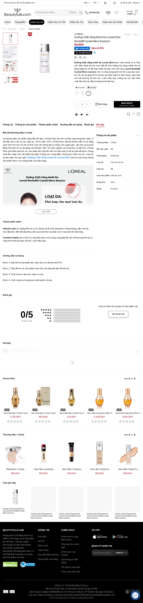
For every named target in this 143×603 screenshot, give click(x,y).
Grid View (81, 87)
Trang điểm (20, 22)
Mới (30, 34)
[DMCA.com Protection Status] (10, 564)
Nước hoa (93, 22)
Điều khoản (43, 545)
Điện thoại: (73, 595)
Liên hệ (41, 541)
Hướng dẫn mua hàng (48, 559)
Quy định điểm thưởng (48, 554)
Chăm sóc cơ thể (56, 22)
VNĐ (85, 3)
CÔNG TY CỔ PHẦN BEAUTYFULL (71, 585)
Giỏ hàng (102, 104)
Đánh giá (89, 124)
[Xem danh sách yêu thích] (133, 114)
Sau (136, 34)
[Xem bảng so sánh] (138, 114)
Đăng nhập (127, 3)
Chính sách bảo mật (70, 571)
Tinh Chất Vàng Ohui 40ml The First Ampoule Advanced (111, 413)
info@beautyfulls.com (105, 595)
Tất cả (72, 12)
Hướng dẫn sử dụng (71, 124)
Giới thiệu (42, 536)
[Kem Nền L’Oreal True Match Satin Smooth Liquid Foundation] (127, 453)
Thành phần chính (48, 124)
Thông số (8, 124)
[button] (115, 2)
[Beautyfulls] (4, 29)
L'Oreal (79, 34)
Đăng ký (136, 3)
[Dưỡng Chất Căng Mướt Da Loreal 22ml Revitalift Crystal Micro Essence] (88, 93)
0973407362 (94, 13)
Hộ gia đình (132, 22)
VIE (94, 3)
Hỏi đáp (100, 124)
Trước (127, 34)
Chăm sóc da (36, 22)
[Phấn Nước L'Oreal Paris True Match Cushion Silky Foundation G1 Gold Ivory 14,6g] (15, 453)
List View (93, 87)
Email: (92, 595)
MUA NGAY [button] (127, 104)
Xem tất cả (128, 379)
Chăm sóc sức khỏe (112, 22)
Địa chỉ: (49, 588)
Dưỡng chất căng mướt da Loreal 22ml (48, 157)
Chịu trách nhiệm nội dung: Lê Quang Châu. (48, 595)
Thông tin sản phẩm (25, 124)
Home (7, 22)
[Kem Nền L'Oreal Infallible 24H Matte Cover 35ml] (71, 453)
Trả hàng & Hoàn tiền (70, 567)
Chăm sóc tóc (77, 22)
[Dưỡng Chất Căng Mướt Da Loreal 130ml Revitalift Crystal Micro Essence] (76, 93)
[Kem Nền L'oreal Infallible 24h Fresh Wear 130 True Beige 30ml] (43, 453)
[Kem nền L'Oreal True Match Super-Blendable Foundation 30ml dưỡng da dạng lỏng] (99, 453)
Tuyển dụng (43, 550)
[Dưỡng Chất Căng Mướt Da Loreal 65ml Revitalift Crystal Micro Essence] (82, 93)
